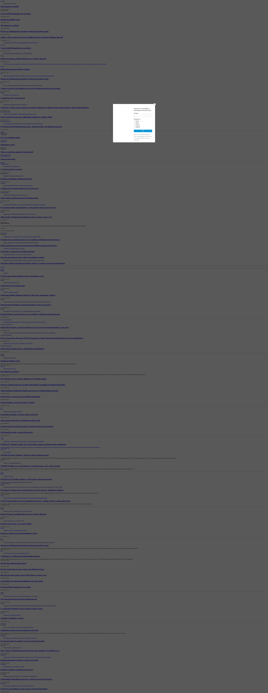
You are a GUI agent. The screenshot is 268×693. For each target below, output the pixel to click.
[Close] (155, 104)
